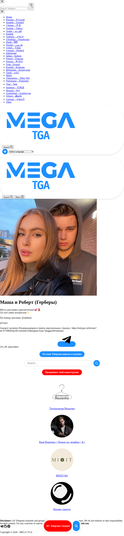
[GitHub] (5, 527)
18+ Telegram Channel (58, 526)
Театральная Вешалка (62, 408)
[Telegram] (2, 527)
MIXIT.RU (62, 475)
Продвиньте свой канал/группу (62, 372)
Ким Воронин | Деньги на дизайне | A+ (62, 442)
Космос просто (62, 509)
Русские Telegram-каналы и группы (62, 354)
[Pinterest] (8, 527)
